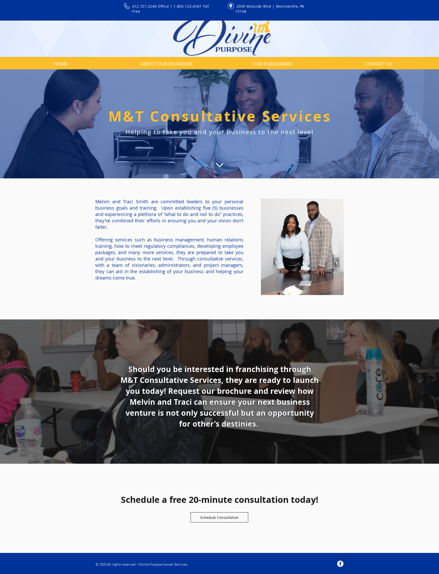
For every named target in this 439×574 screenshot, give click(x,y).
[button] (272, 61)
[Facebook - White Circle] (340, 564)
